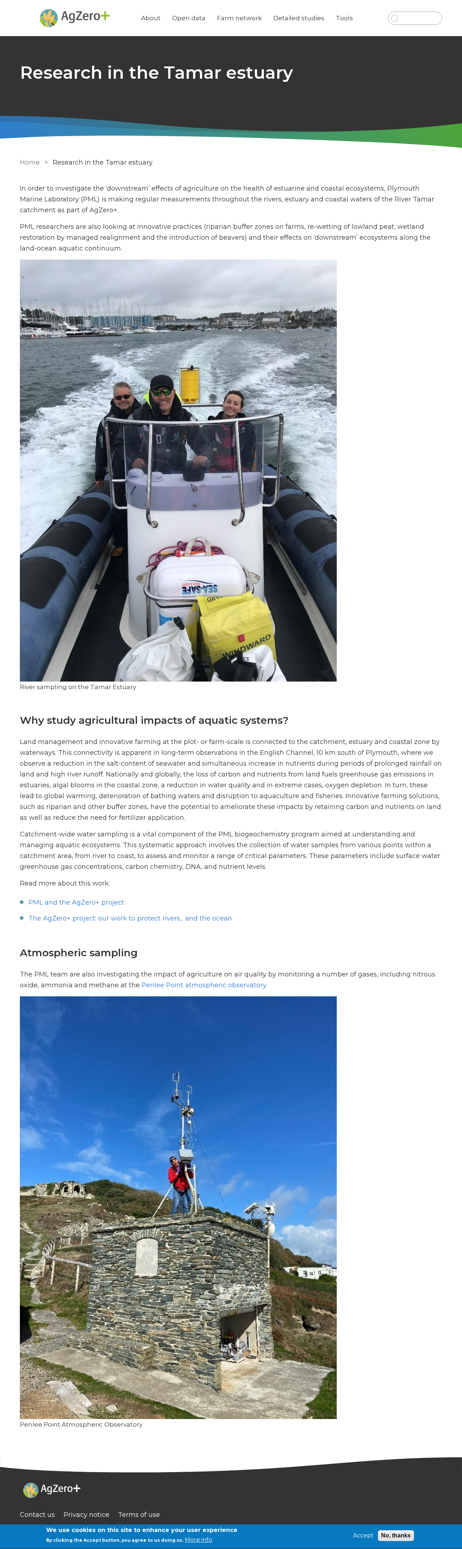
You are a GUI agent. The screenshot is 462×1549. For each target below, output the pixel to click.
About (151, 18)
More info (198, 1540)
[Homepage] (231, 1491)
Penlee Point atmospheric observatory (203, 985)
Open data (188, 18)
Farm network (239, 18)
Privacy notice (86, 1515)
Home (30, 162)
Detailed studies (298, 18)
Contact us (37, 1515)
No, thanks (396, 1535)
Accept (363, 1535)
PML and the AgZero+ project (76, 902)
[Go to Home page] (75, 18)
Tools (344, 18)
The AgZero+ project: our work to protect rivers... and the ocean (130, 918)
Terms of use (139, 1515)
